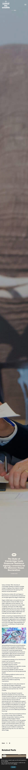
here (7, 730)
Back (15, 10)
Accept (13, 767)
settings (15, 763)
